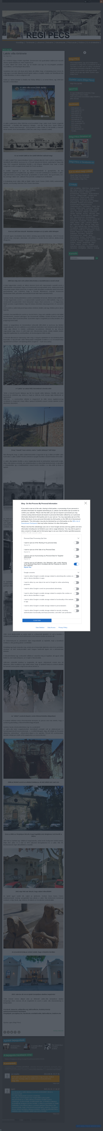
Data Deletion (40, 627)
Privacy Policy (63, 627)
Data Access (51, 627)
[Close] (86, 504)
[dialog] (51, 565)
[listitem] (51, 538)
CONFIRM (37, 620)
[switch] (76, 542)
